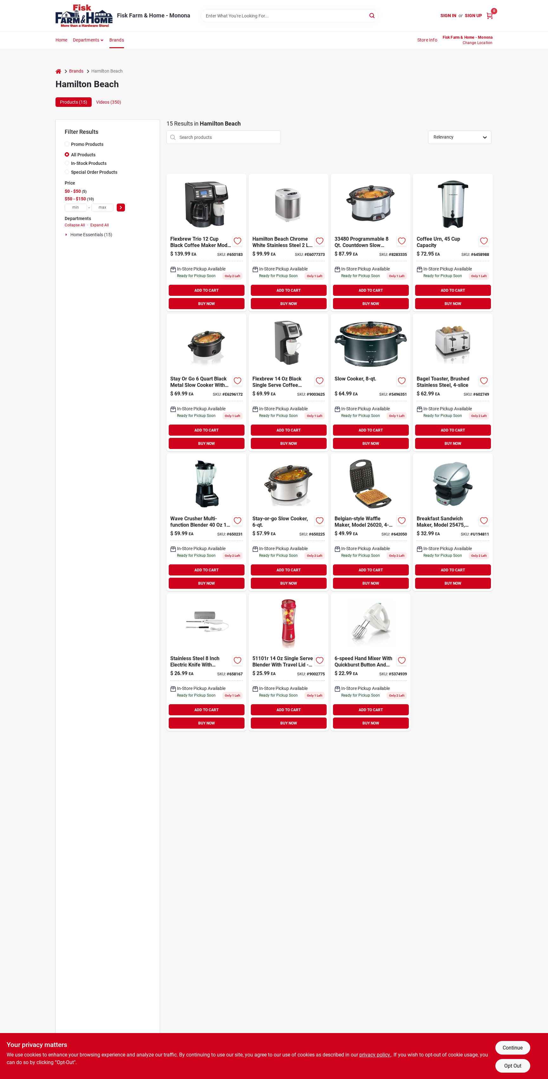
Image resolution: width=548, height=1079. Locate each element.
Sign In (448, 15)
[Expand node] (67, 234)
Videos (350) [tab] (108, 102)
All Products (83, 154)
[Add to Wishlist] (237, 241)
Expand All (99, 225)
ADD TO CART (206, 290)
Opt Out (512, 1066)
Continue (513, 1048)
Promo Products (87, 144)
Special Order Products (94, 172)
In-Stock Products (89, 163)
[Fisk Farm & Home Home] (84, 15)
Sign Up (473, 15)
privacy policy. (375, 1055)
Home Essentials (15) (91, 234)
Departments (86, 39)
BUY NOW (206, 304)
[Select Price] (121, 207)
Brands (116, 39)
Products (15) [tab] (73, 102)
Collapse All (75, 225)
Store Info (427, 39)
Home (61, 39)
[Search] (372, 15)
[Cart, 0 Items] (489, 15)
